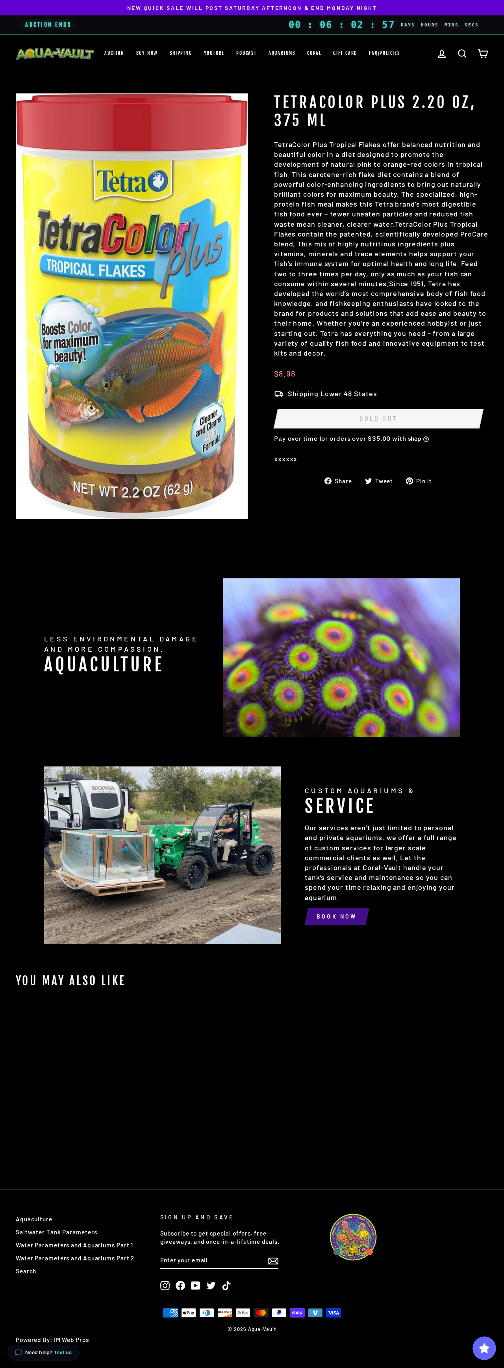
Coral (314, 53)
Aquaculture (34, 1219)
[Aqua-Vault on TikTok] (226, 1285)
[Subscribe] (273, 1260)
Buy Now (147, 53)
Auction (114, 53)
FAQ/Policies (384, 53)
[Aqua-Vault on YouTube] (195, 1285)
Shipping (181, 53)
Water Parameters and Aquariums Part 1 (74, 1245)
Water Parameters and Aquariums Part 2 (75, 1258)
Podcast (246, 53)
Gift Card (345, 53)
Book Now (337, 916)
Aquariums (282, 53)
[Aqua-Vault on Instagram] (165, 1285)
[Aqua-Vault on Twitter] (211, 1285)
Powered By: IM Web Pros (52, 1339)
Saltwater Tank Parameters (56, 1232)
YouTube (214, 53)
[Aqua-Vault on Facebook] (180, 1285)
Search (26, 1271)
